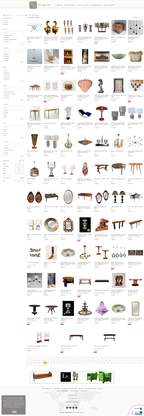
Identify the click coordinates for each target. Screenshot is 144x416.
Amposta (6, 54)
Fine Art (86, 5)
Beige (5, 129)
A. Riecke (6, 154)
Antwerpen (6, 58)
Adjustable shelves (8, 35)
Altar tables (6, 37)
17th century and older (9, 92)
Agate (5, 116)
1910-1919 (6, 98)
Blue (5, 135)
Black (5, 131)
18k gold (6, 110)
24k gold (6, 112)
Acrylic (5, 114)
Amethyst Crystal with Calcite (10, 39)
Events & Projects (109, 5)
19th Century (7, 73)
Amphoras (6, 41)
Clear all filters (20, 15)
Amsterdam (6, 56)
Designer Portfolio (96, 5)
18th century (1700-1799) (9, 94)
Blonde (5, 133)
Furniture (60, 5)
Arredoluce (6, 148)
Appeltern (6, 60)
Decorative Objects (70, 5)
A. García (6, 152)
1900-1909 (6, 96)
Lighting (80, 5)
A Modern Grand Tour (9, 150)
